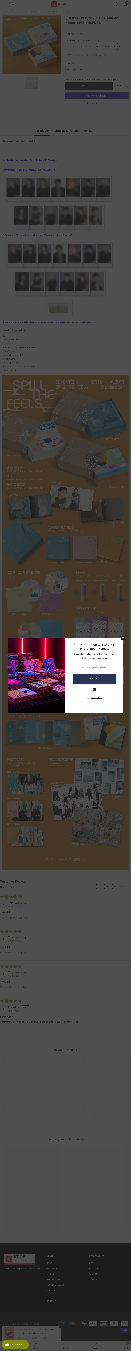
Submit (94, 679)
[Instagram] (94, 689)
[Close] (123, 638)
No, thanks (96, 697)
